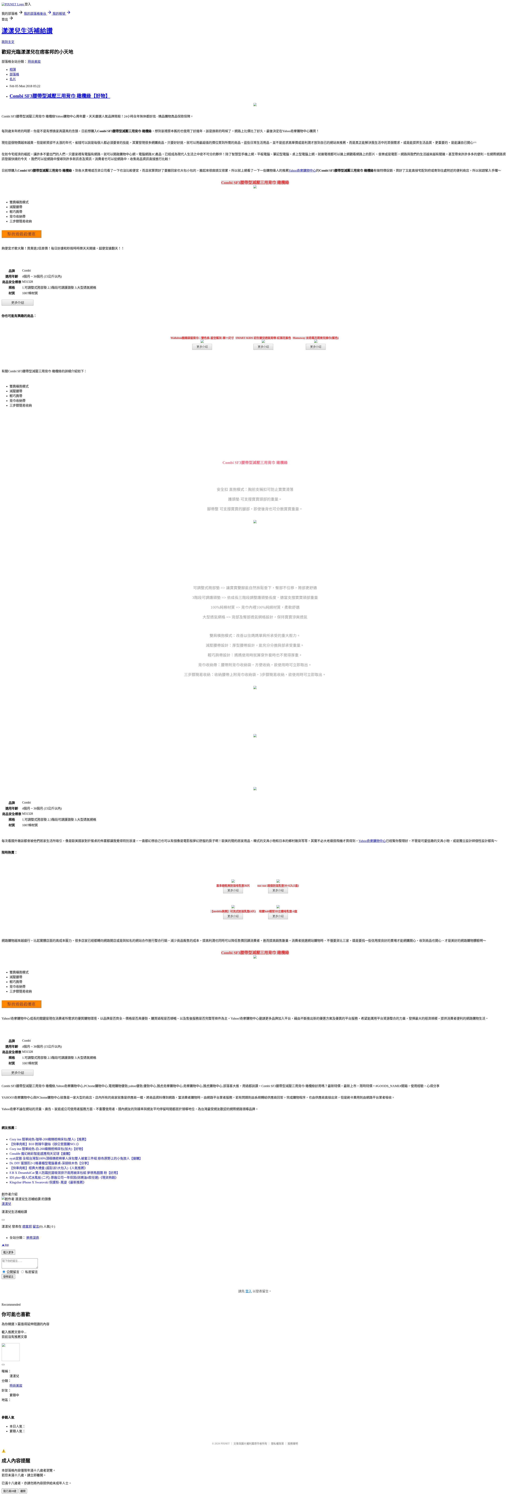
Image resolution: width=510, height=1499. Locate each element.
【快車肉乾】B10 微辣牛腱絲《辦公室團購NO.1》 (45, 1144)
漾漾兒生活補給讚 (27, 30)
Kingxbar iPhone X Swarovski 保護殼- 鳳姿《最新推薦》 (48, 1182)
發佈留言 (8, 1276)
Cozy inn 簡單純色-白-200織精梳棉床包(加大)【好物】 (47, 1149)
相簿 (13, 69)
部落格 (14, 74)
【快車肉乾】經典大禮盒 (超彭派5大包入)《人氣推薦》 (48, 1168)
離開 (23, 1491)
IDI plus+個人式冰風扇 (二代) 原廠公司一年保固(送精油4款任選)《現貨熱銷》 (64, 1177)
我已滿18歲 (9, 1491)
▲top (5, 1244)
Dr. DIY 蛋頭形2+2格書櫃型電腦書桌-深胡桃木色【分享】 (50, 1163)
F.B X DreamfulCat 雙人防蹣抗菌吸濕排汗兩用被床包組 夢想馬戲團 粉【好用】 (65, 1172)
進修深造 (32, 1237)
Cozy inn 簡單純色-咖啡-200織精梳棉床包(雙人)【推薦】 (49, 1139)
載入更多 (8, 1252)
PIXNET (225, 1443)
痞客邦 (27, 1226)
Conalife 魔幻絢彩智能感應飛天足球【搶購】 (41, 1153)
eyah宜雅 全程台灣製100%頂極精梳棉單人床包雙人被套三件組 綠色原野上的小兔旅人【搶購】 (76, 1158)
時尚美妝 (34, 61)
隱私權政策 (277, 1443)
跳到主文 (8, 42)
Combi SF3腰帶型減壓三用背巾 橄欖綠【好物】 (60, 96)
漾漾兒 (6, 1204)
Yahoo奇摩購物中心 (302, 170)
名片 (13, 79)
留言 (36, 1226)
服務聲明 (293, 1443)
